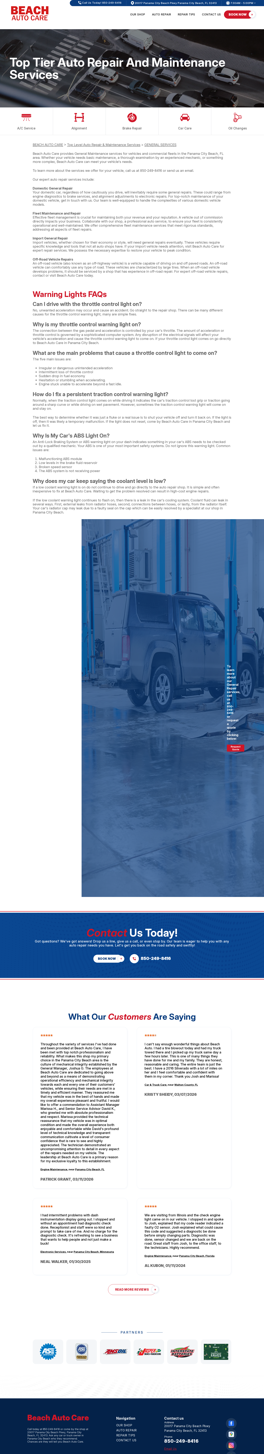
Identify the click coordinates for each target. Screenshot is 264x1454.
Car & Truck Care (156, 1084)
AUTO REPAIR (161, 14)
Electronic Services (53, 1251)
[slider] (46, 1035)
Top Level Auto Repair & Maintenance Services (103, 145)
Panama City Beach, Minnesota (94, 1251)
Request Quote (235, 748)
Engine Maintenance (53, 1169)
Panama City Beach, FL (90, 1169)
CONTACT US (211, 14)
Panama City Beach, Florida (197, 1255)
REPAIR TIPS (186, 14)
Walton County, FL (186, 1084)
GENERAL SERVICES (160, 145)
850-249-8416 (151, 171)
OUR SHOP (137, 14)
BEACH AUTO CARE (48, 145)
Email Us (170, 1448)
